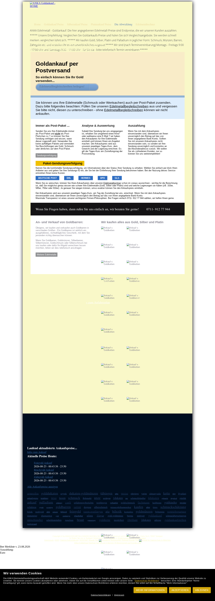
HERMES (85, 178)
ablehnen (201, 590)
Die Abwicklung (123, 24)
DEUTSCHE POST (47, 178)
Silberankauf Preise (77, 24)
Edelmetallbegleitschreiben (129, 106)
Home (37, 24)
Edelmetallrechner (145, 24)
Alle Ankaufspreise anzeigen (42, 486)
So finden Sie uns (161, 11)
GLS (117, 178)
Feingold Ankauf (43, 462)
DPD (102, 178)
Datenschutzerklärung (101, 595)
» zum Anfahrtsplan (98, 302)
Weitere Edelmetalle (46, 254)
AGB (57, 540)
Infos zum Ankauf (36, 452)
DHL (69, 178)
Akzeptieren (180, 590)
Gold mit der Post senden (165, 17)
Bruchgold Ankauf (44, 469)
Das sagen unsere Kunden (130, 11)
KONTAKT (84, 540)
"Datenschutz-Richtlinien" (147, 581)
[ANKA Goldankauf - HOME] (43, 6)
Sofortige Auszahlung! (128, 5)
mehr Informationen (150, 590)
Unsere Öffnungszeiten (128, 17)
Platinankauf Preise (101, 24)
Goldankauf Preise (54, 24)
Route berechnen (161, 5)
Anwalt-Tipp (93, 540)
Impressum (119, 595)
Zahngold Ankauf (43, 477)
